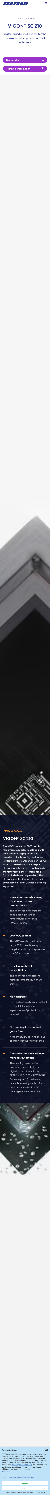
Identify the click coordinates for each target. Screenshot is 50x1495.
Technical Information (18, 68)
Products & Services (26, 18)
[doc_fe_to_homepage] (15, 3)
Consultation (13, 59)
